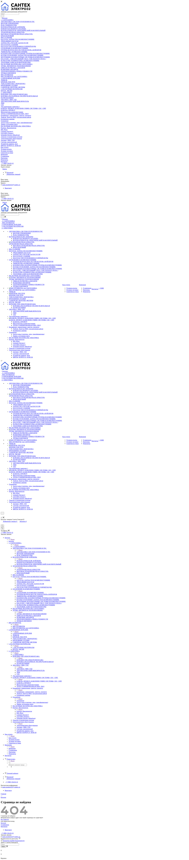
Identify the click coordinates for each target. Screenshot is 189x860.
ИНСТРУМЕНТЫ (19, 626)
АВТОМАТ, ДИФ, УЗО (24, 669)
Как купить (12, 738)
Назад (13, 539)
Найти (3, 846)
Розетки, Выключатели (24, 711)
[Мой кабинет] (2, 516)
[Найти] (2, 16)
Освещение (20, 700)
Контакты (4, 826)
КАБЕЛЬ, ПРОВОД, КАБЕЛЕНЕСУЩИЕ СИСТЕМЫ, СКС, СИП (39, 681)
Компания (12, 748)
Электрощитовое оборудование (27, 725)
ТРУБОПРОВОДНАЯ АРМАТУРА (28, 569)
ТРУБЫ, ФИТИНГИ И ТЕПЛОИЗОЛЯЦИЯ (31, 614)
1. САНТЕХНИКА (19, 546)
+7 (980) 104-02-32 (7, 163)
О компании (5, 825)
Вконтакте (8, 188)
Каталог (11, 541)
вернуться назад (9, 821)
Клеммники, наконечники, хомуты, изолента (32, 692)
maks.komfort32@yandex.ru (11, 185)
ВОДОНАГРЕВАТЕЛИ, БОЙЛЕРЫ (29, 561)
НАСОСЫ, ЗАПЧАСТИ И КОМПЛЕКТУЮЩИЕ (33, 580)
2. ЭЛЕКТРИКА (18, 654)
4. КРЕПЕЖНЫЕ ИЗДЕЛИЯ (22, 633)
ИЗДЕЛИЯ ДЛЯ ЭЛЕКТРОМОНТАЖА (30, 660)
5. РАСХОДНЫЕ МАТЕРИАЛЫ (23, 647)
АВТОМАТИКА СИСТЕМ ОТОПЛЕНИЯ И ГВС (33, 552)
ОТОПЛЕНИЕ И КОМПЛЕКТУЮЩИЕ (30, 592)
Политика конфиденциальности (14, 840)
